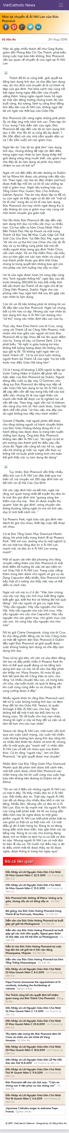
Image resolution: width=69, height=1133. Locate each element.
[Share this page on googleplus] (22, 27)
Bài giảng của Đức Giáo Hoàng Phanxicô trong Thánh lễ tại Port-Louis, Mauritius (33, 912)
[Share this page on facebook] (6, 27)
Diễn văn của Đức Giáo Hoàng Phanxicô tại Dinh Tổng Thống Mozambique (34, 961)
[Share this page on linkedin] (38, 27)
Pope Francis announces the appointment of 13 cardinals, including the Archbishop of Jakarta (33, 985)
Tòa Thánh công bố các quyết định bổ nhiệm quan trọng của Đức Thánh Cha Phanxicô (32, 996)
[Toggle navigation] (61, 5)
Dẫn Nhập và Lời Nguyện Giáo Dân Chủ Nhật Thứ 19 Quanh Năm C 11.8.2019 (33, 1071)
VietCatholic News (19, 5)
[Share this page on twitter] (30, 27)
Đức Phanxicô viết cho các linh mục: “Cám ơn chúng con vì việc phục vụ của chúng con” (32, 1084)
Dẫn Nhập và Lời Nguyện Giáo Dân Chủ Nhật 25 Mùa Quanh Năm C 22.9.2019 (33, 873)
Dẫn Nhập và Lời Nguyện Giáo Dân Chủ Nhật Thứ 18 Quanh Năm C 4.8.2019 (33, 1097)
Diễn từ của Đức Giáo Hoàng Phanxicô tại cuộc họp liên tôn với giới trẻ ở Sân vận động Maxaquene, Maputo (33, 950)
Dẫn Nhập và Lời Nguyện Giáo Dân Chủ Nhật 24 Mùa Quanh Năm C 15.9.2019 (33, 886)
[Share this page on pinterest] (14, 27)
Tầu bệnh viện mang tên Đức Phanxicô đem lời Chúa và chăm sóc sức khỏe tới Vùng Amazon (33, 1037)
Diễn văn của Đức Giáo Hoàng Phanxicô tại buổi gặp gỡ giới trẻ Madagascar (34, 922)
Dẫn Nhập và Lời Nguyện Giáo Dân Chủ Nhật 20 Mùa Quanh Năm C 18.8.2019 (33, 1048)
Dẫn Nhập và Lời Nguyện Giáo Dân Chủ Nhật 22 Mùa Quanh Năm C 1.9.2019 (33, 1009)
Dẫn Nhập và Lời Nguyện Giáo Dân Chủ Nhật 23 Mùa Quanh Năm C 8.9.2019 (33, 970)
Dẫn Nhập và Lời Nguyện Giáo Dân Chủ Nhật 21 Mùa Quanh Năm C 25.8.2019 (33, 1022)
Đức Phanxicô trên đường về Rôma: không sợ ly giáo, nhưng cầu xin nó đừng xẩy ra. (34, 899)
